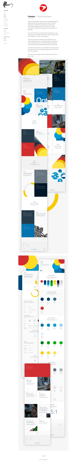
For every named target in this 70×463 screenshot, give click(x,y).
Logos (4, 21)
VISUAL (5, 14)
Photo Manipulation (6, 25)
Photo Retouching (6, 20)
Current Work (6, 10)
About (5, 38)
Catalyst (5, 16)
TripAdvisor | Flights (6, 32)
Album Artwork (6, 24)
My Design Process (7, 36)
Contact (5, 40)
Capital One (5, 34)
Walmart (5, 31)
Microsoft (5, 30)
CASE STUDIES (6, 28)
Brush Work (5, 17)
